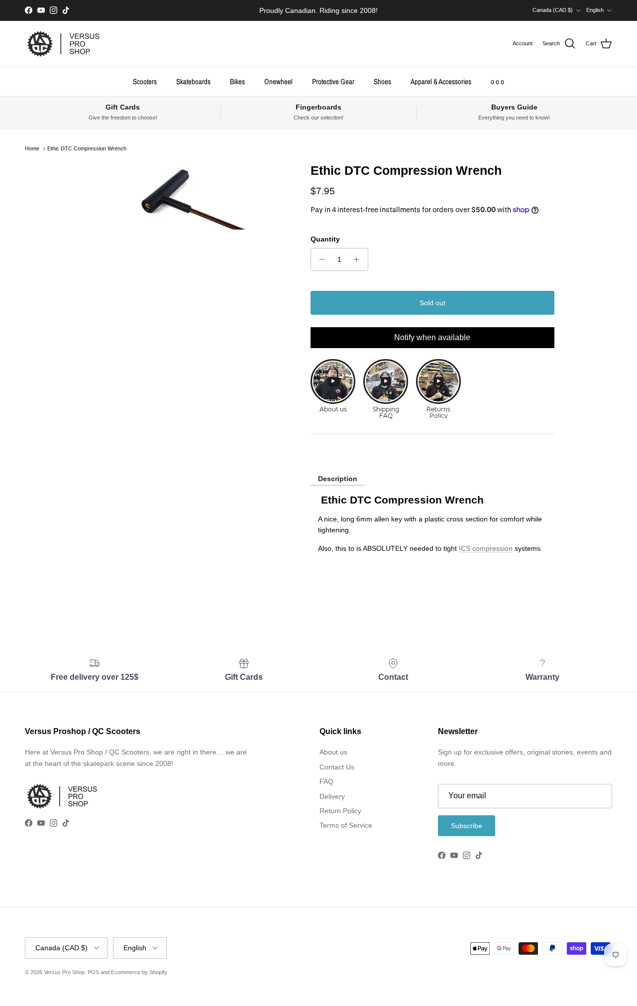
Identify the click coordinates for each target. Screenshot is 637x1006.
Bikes (237, 81)
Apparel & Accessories (441, 81)
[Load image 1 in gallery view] (186, 196)
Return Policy (340, 811)
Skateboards (193, 81)
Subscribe (466, 826)
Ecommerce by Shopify (139, 972)
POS (93, 972)
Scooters (145, 81)
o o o (497, 81)
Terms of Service (345, 825)
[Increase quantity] (359, 259)
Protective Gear (333, 81)
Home (32, 148)
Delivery (332, 796)
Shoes (382, 81)
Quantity (325, 239)
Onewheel (278, 81)
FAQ (326, 781)
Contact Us (336, 767)
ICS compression (486, 548)
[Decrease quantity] (319, 259)
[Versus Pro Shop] (63, 44)
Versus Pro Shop (64, 972)
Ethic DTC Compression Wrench (86, 148)
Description (337, 479)
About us (333, 752)
